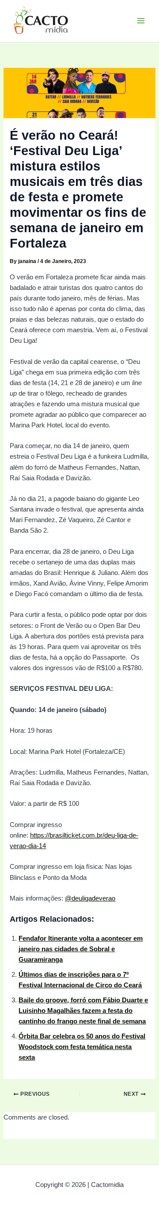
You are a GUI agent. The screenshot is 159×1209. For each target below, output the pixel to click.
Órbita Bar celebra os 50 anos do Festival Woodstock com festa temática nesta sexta (82, 1047)
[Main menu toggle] (141, 20)
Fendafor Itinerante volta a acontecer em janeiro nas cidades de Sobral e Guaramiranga (81, 949)
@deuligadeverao (90, 898)
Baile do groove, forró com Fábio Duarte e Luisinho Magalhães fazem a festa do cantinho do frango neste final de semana (83, 1011)
